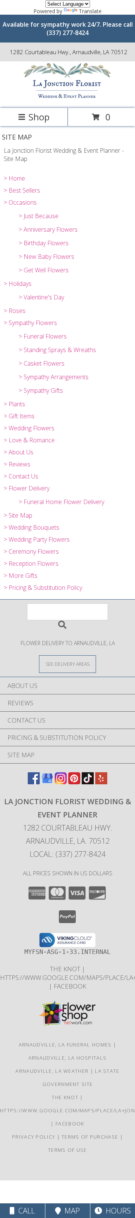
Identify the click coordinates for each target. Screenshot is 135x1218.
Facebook (70, 986)
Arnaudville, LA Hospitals (67, 1057)
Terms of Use (67, 1150)
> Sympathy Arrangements (53, 377)
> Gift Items (19, 416)
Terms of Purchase (90, 1136)
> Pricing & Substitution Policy (43, 587)
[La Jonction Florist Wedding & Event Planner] (67, 97)
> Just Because (38, 216)
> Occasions (20, 202)
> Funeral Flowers (43, 336)
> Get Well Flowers (44, 270)
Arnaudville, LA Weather (51, 1071)
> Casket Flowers (41, 363)
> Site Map (18, 515)
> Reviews (17, 464)
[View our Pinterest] (74, 782)
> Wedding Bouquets (31, 527)
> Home (14, 178)
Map (70, 1211)
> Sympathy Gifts (41, 390)
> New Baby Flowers (46, 256)
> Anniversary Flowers (48, 229)
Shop (39, 117)
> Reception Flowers (31, 563)
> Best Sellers (22, 190)
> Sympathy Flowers (30, 323)
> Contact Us (21, 476)
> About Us (18, 452)
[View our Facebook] (34, 782)
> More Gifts (21, 575)
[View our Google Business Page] (47, 782)
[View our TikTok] (88, 782)
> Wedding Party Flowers (37, 539)
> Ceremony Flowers (31, 551)
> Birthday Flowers (44, 243)
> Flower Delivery (27, 488)
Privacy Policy (33, 1136)
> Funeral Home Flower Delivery (61, 502)
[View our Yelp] (101, 782)
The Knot (66, 968)
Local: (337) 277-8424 (67, 854)
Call (25, 1211)
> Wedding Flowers (29, 428)
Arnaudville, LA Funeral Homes (65, 1044)
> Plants (14, 404)
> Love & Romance (29, 440)
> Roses (15, 311)
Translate (90, 11)
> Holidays (18, 283)
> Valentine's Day (41, 297)
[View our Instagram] (61, 782)
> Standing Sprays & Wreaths (57, 350)
